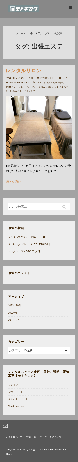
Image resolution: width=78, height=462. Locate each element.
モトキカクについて (51, 437)
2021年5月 (14, 319)
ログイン (13, 384)
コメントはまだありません (50, 82)
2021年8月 (14, 312)
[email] (6, 427)
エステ (12, 87)
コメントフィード (18, 398)
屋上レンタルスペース (20, 244)
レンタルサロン (23, 70)
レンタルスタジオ (18, 237)
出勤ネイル (16, 91)
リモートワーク (26, 87)
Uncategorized (19, 82)
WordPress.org (16, 406)
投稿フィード (15, 391)
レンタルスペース (13, 437)
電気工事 (31, 437)
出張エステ (29, 91)
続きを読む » (14, 181)
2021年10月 (14, 305)
